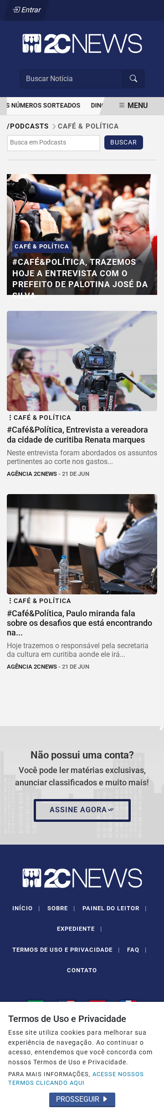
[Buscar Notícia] (133, 78)
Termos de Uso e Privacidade (66, 949)
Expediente (79, 928)
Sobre (61, 908)
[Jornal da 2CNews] (82, 43)
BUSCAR (123, 142)
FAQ (137, 949)
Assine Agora (78, 809)
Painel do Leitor (114, 908)
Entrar (30, 9)
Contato (82, 970)
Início (26, 908)
